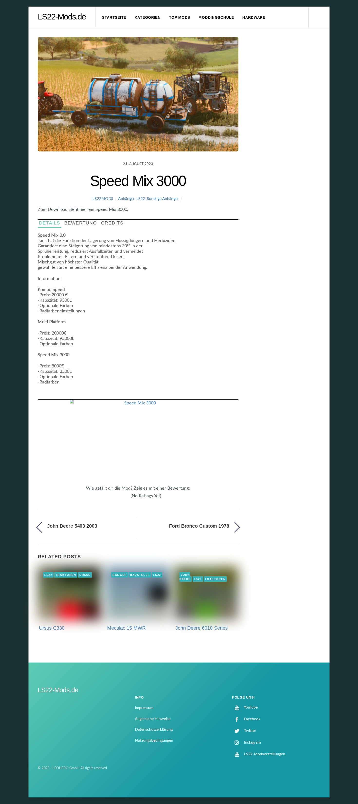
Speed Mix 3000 (138, 181)
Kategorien (148, 17)
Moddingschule (216, 17)
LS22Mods (103, 199)
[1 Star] (116, 498)
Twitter (249, 731)
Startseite (114, 17)
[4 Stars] (124, 498)
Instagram (252, 742)
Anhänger (126, 199)
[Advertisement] (286, 118)
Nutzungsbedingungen (154, 740)
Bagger (120, 574)
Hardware (253, 17)
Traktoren (66, 574)
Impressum (144, 708)
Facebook (251, 719)
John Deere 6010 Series (201, 628)
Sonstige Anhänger (163, 199)
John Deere (184, 577)
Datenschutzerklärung (154, 729)
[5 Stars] (127, 498)
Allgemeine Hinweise (152, 719)
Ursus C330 (52, 628)
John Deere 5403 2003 (72, 526)
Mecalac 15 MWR (126, 628)
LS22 (140, 199)
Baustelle (140, 574)
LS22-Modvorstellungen (264, 754)
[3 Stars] (122, 498)
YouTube (250, 707)
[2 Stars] (119, 498)
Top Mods (179, 17)
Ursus (85, 574)
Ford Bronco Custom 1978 (199, 526)
